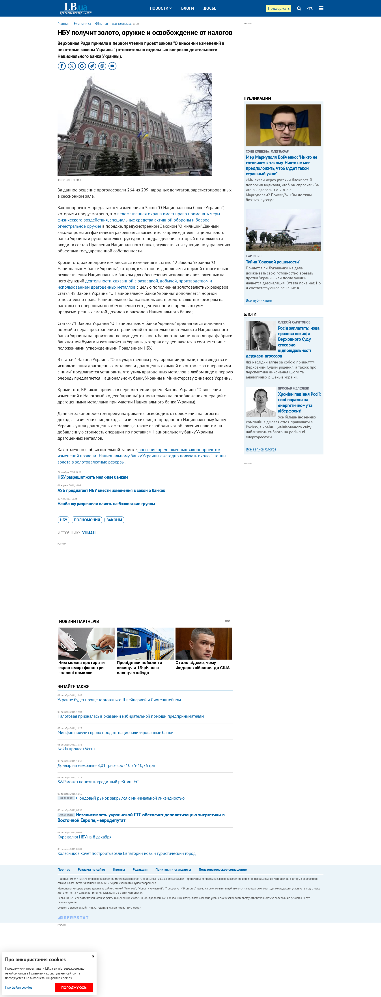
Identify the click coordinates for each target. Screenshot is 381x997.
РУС (309, 8)
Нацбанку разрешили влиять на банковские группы (106, 504)
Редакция (140, 869)
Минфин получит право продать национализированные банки (115, 732)
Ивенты (119, 869)
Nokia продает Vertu (76, 749)
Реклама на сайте (91, 869)
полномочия (87, 519)
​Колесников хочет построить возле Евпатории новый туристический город (127, 853)
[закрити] (93, 956)
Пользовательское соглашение (223, 869)
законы (114, 519)
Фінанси (101, 23)
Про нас (64, 869)
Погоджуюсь (74, 987)
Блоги (187, 8)
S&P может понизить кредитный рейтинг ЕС (98, 782)
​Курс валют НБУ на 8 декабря (85, 837)
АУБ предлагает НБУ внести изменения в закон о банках (111, 490)
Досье (210, 8)
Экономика (82, 23)
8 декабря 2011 (121, 24)
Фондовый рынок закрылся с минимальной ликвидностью (122, 798)
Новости (159, 8)
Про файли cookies (18, 987)
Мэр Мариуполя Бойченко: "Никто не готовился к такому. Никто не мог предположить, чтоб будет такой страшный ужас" (281, 165)
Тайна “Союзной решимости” (273, 262)
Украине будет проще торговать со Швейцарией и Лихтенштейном (119, 700)
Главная (63, 23)
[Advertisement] (145, 577)
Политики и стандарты (173, 869)
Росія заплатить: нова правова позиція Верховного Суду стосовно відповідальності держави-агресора (282, 342)
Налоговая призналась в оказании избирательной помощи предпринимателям (131, 716)
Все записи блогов (261, 449)
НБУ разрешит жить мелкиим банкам (93, 477)
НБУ (63, 519)
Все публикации (259, 300)
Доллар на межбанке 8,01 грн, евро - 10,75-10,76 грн (106, 765)
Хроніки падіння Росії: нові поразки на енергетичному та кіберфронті (299, 402)
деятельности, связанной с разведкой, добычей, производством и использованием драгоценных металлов (135, 284)
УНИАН (88, 532)
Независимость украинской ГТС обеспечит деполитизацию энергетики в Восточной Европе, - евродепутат (141, 817)
